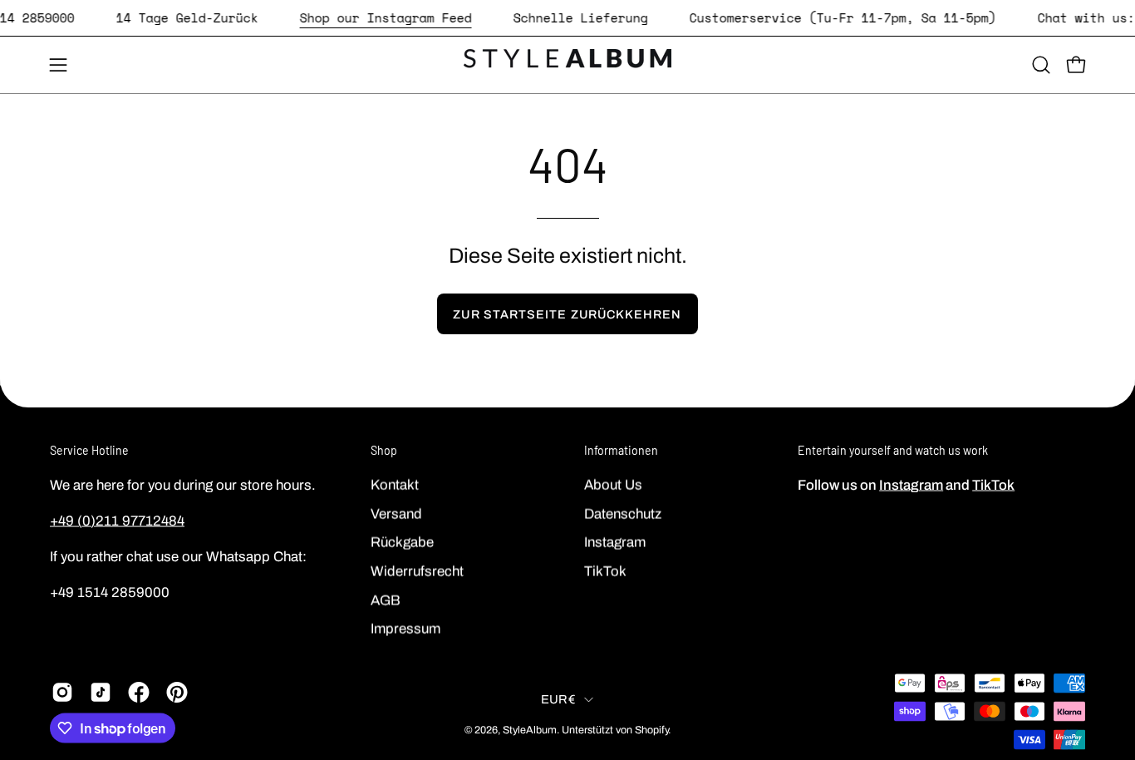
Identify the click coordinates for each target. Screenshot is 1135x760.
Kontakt (395, 484)
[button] (1041, 64)
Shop (384, 450)
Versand (396, 513)
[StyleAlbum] (567, 65)
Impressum (405, 628)
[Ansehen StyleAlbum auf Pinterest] (177, 692)
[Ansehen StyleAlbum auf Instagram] (62, 692)
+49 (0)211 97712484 (117, 520)
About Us (613, 484)
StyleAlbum (530, 729)
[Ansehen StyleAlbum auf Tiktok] (100, 692)
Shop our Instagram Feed (386, 17)
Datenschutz (622, 513)
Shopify (651, 729)
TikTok (605, 571)
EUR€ (558, 698)
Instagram (615, 542)
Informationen (621, 450)
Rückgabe (402, 542)
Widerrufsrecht (417, 571)
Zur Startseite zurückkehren (567, 314)
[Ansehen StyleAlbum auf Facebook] (138, 692)
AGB (385, 600)
